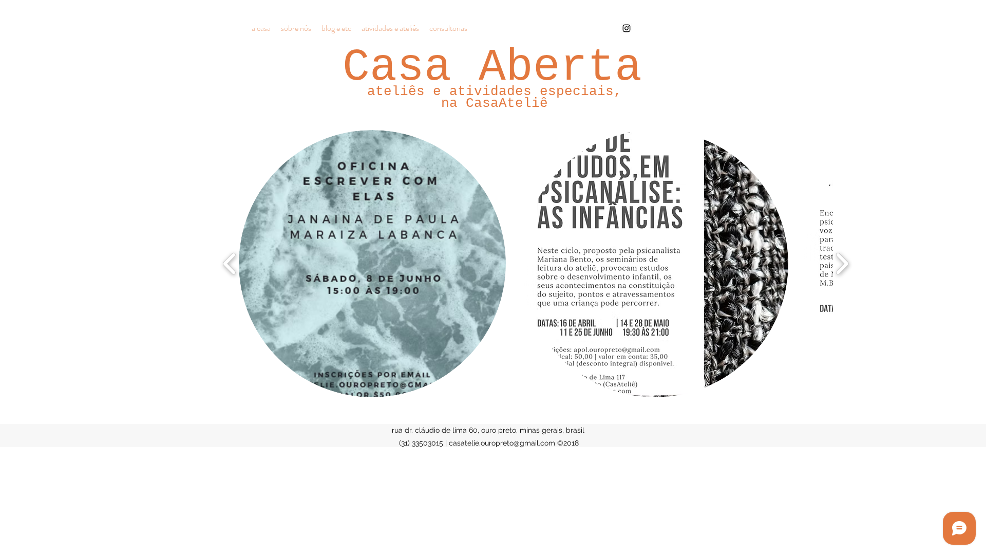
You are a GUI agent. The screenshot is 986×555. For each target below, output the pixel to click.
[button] (372, 263)
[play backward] (229, 263)
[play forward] (842, 263)
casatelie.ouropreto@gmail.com (502, 443)
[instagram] (626, 28)
